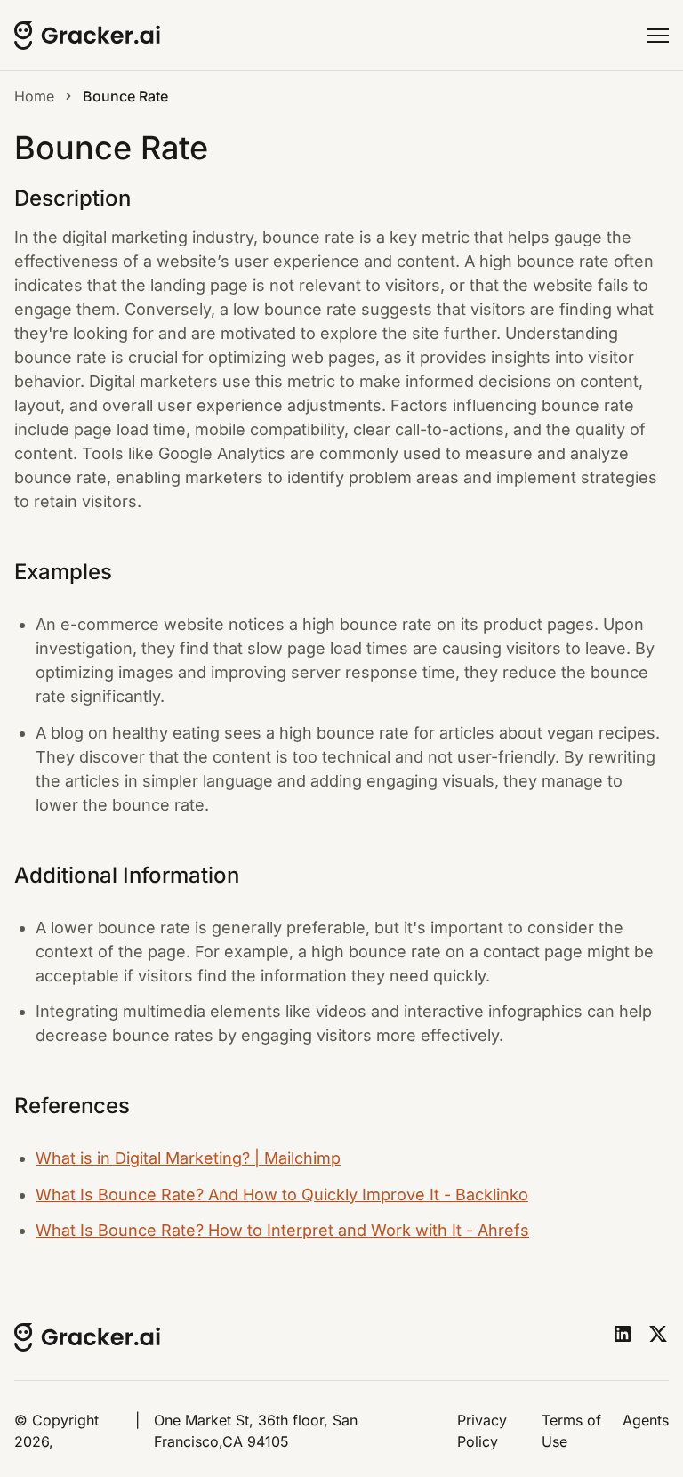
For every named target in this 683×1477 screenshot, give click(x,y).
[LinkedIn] (622, 1333)
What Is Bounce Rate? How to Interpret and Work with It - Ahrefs (282, 1230)
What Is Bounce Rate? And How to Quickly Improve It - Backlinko (282, 1194)
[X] (658, 1333)
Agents (646, 1420)
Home (34, 96)
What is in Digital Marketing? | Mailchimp (188, 1158)
